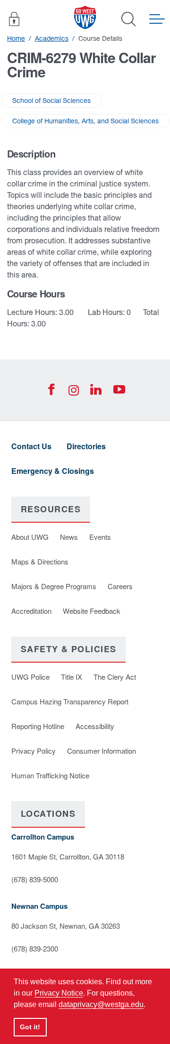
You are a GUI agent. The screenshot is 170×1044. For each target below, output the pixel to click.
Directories (86, 446)
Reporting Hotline (37, 726)
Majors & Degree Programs (53, 586)
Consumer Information (101, 751)
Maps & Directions (39, 561)
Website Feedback (91, 611)
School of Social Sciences (51, 100)
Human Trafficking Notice (50, 775)
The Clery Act (115, 677)
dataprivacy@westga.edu (101, 1004)
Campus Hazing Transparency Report (69, 701)
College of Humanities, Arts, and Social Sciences (85, 121)
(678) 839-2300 (34, 948)
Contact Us (31, 446)
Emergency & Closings (52, 470)
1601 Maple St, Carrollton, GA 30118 (67, 856)
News (69, 537)
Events (100, 537)
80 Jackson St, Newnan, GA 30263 (65, 926)
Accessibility (95, 726)
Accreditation (31, 611)
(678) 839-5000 (34, 879)
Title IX (71, 677)
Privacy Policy (33, 751)
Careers (120, 586)
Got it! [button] (30, 1027)
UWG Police (30, 677)
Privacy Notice (58, 993)
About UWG (30, 537)
